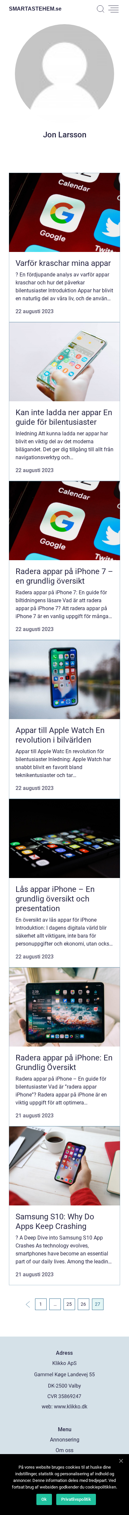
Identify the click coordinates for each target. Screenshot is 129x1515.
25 (69, 1304)
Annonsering (64, 1440)
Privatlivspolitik (76, 1499)
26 (83, 1304)
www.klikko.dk (70, 1406)
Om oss (64, 1450)
